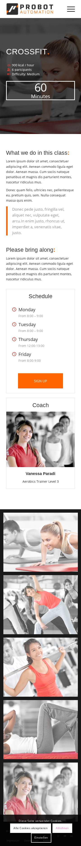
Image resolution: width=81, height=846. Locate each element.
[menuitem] (69, 9)
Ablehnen (62, 828)
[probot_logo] (33, 9)
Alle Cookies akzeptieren (30, 828)
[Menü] (69, 9)
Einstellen (41, 837)
